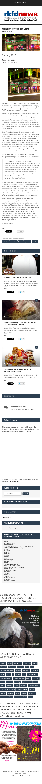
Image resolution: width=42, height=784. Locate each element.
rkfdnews (9, 685)
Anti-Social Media (10, 570)
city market (27, 663)
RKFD (2, 685)
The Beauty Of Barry (11, 564)
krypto (20, 242)
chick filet (13, 242)
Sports (6, 555)
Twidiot (6, 573)
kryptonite (27, 242)
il (12, 674)
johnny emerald (32, 674)
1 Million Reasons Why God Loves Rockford (18, 546)
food (32, 667)
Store (6, 542)
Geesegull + (8, 575)
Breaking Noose (9, 543)
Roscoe (32, 689)
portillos (9, 682)
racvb (36, 682)
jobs (24, 674)
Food (6, 317)
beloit (10, 663)
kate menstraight (6, 678)
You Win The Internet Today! (13, 548)
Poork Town (8, 569)
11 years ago (33, 317)
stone (17, 693)
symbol (24, 693)
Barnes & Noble (9, 581)
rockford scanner (22, 689)
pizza (2, 682)
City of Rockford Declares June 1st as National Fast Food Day (18, 370)
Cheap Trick (17, 663)
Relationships (8, 560)
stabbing (10, 693)
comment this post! (28, 409)
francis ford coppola (7, 670)
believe (3, 663)
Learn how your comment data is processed (20, 480)
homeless (35, 670)
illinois (18, 674)
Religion (7, 554)
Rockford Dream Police (8, 689)
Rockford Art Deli (34, 685)
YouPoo (6, 576)
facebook (20, 667)
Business (7, 551)
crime (35, 663)
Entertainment (8, 545)
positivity (17, 682)
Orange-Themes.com (25, 775)
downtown (12, 667)
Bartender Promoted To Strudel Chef (17, 277)
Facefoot (7, 572)
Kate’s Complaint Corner (12, 566)
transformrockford (6, 697)
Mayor (28, 678)
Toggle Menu (22, 3)
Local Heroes (9, 272)
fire (27, 667)
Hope (2, 674)
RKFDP (17, 685)
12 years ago (33, 364)
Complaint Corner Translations (14, 567)
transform (32, 693)
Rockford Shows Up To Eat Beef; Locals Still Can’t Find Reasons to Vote (20, 323)
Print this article (9, 60)
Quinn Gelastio (27, 682)
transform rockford (20, 697)
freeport (18, 670)
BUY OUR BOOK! (9, 578)
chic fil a (5, 242)
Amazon (7, 579)
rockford (35, 242)
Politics (7, 364)
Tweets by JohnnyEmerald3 (13, 528)
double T (3, 667)
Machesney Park (19, 678)
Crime (6, 549)
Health (6, 561)
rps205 (3, 693)
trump (30, 697)
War (5, 558)
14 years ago (33, 272)
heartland (26, 670)
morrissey (36, 678)
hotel (8, 674)
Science (6, 557)
